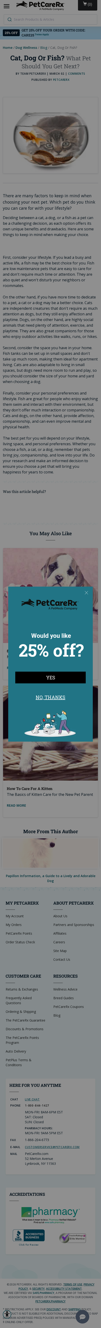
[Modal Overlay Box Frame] (50, 664)
